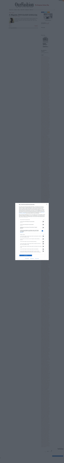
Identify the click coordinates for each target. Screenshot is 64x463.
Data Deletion (27, 258)
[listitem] (32, 219)
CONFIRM (25, 255)
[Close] (47, 204)
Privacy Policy (37, 258)
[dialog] (32, 231)
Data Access (32, 258)
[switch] (43, 221)
